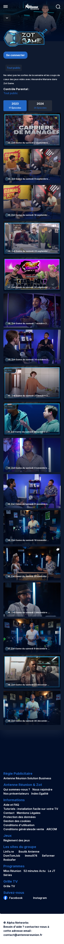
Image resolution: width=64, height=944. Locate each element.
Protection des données (19, 817)
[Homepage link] (32, 6)
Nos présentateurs (16, 793)
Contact (8, 813)
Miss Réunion (12, 871)
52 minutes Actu (35, 871)
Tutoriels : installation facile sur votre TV (30, 808)
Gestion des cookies (17, 821)
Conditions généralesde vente (23, 829)
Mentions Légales (28, 813)
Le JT (51, 871)
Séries (7, 875)
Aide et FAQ (11, 804)
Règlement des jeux (16, 840)
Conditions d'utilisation (18, 825)
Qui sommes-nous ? (16, 789)
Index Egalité (39, 793)
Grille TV (9, 886)
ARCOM (51, 829)
